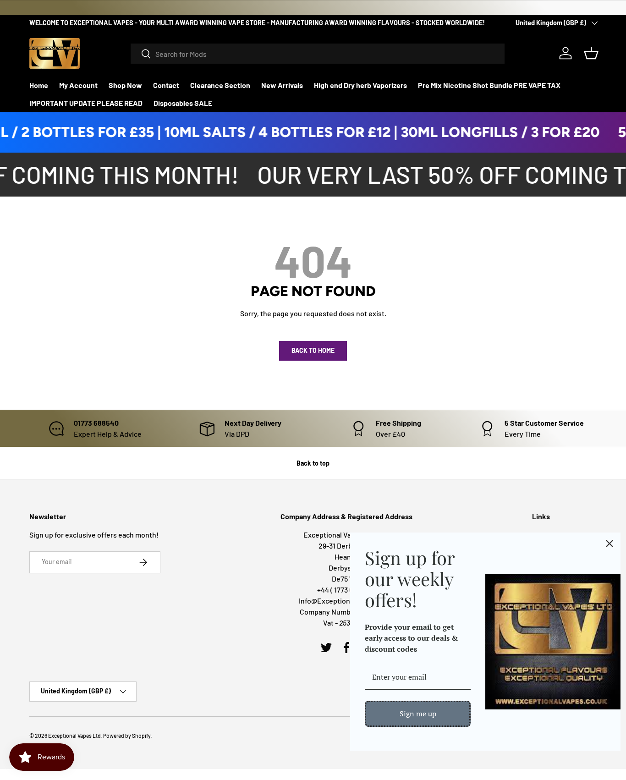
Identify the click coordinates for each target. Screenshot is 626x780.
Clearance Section (220, 85)
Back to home (313, 350)
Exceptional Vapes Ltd (74, 735)
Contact (166, 85)
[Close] (610, 544)
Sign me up (418, 714)
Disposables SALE (183, 103)
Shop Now (125, 85)
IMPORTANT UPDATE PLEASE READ (86, 103)
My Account (78, 85)
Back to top (313, 463)
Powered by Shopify (127, 735)
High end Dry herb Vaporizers (360, 85)
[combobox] (318, 54)
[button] (591, 53)
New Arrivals (282, 85)
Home (38, 85)
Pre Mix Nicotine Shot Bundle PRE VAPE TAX (489, 85)
